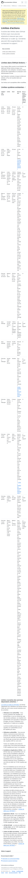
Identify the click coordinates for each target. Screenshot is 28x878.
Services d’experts (13, 872)
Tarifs (6, 872)
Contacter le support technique (10, 860)
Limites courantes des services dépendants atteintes (12, 701)
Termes (13, 871)
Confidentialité (19, 871)
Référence (14, 5)
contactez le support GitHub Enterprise (15, 22)
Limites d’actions (22, 5)
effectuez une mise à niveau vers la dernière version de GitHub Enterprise (13, 20)
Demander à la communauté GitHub (11, 858)
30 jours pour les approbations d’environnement (19, 164)
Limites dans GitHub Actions (13, 63)
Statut (2, 872)
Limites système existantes (12, 87)
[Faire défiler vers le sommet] (24, 874)
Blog (20, 872)
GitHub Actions (6, 5)
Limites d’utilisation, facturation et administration (19, 392)
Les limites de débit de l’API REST (10, 704)
